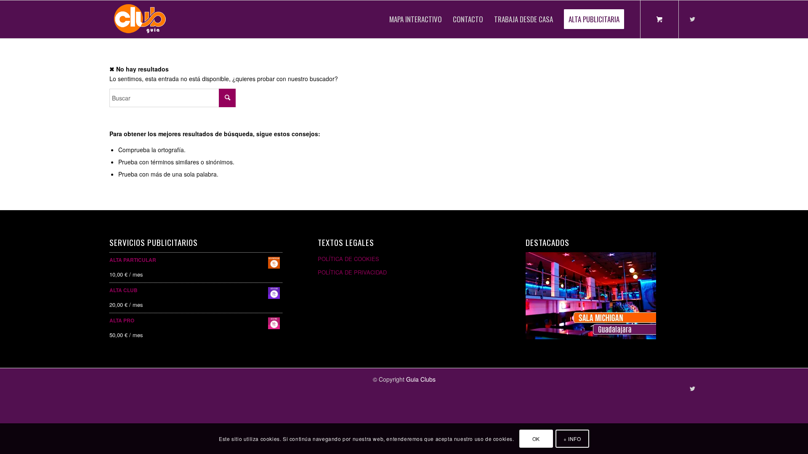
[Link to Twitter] (692, 19)
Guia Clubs (421, 379)
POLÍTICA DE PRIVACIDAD (352, 272)
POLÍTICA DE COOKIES (348, 259)
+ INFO (572, 438)
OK (536, 438)
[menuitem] (415, 19)
